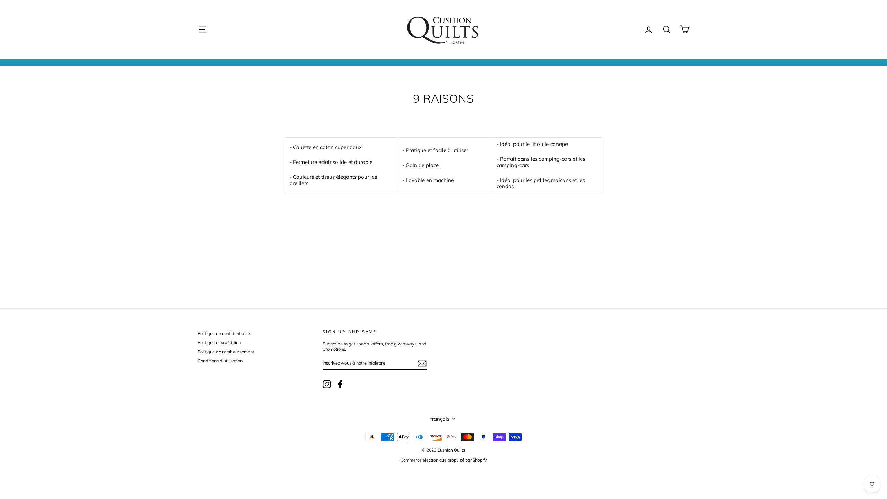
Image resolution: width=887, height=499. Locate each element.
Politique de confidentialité (223, 333)
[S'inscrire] (422, 363)
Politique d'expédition (219, 342)
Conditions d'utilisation (220, 361)
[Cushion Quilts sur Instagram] (327, 384)
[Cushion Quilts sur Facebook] (340, 384)
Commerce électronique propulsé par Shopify (444, 460)
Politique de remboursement (225, 351)
